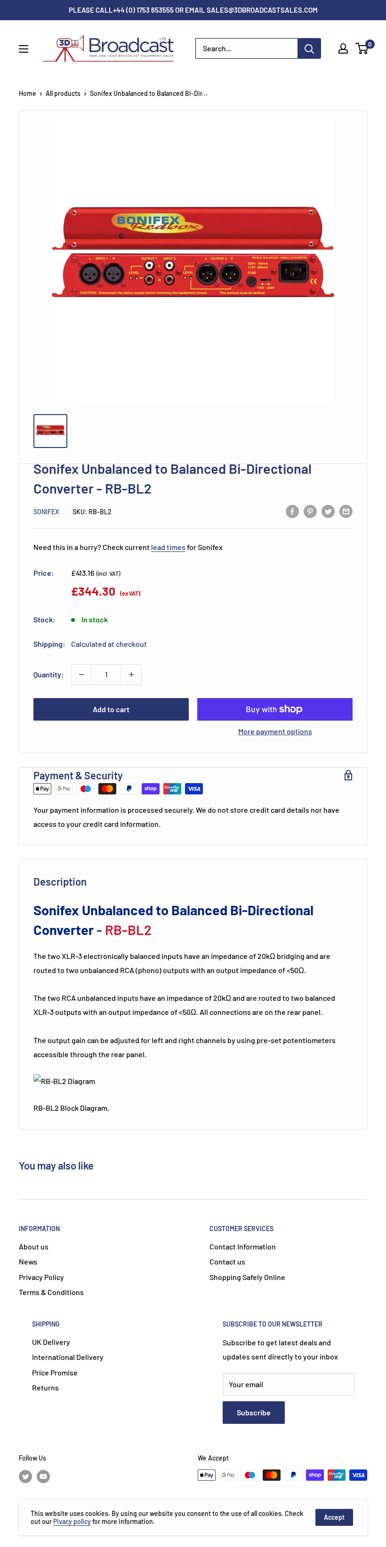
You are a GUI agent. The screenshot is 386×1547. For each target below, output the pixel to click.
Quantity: (48, 674)
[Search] (309, 48)
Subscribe (254, 1412)
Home (27, 93)
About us (33, 1246)
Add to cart (111, 709)
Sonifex (46, 512)
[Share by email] (346, 510)
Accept (334, 1517)
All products (63, 93)
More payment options (275, 731)
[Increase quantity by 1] (131, 674)
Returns (45, 1387)
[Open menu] (23, 49)
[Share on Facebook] (292, 510)
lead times (168, 546)
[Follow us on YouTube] (43, 1476)
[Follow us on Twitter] (25, 1476)
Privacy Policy (41, 1276)
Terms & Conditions (51, 1292)
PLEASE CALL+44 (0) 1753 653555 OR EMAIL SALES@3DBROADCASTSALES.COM (193, 10)
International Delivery (68, 1356)
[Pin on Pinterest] (310, 510)
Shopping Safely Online (247, 1276)
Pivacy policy (72, 1521)
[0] (362, 48)
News (28, 1261)
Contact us (227, 1261)
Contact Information (242, 1246)
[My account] (343, 48)
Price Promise (55, 1372)
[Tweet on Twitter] (328, 510)
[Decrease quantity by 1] (81, 674)
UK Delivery (51, 1341)
